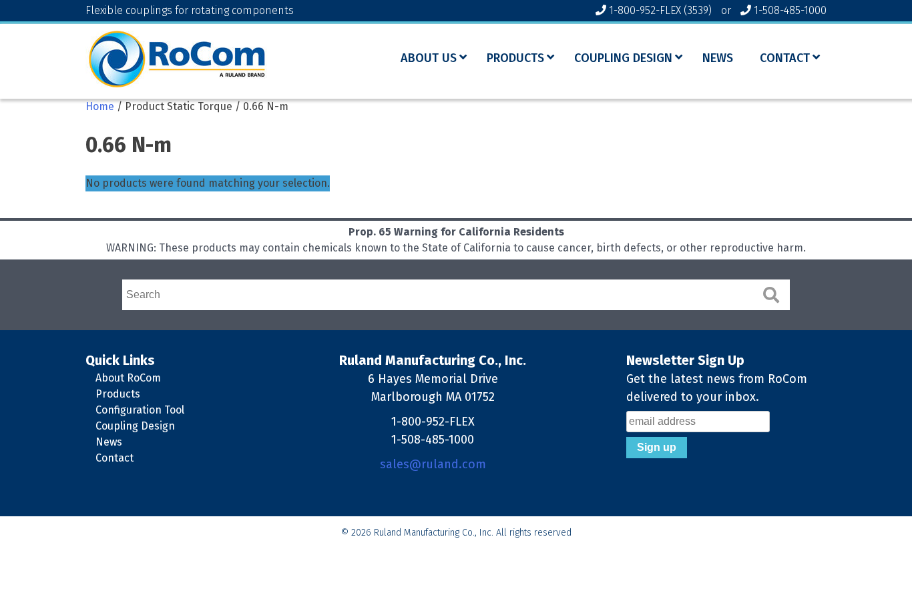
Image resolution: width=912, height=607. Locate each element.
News (108, 442)
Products (117, 394)
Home (99, 106)
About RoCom (128, 378)
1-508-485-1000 (790, 10)
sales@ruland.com (433, 464)
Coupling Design (135, 426)
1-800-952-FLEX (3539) (660, 10)
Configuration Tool (139, 410)
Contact (114, 458)
